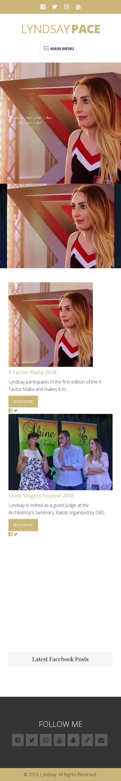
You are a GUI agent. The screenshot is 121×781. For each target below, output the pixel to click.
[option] (60, 226)
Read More (23, 401)
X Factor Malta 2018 (32, 372)
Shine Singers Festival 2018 (41, 495)
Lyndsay (60, 29)
